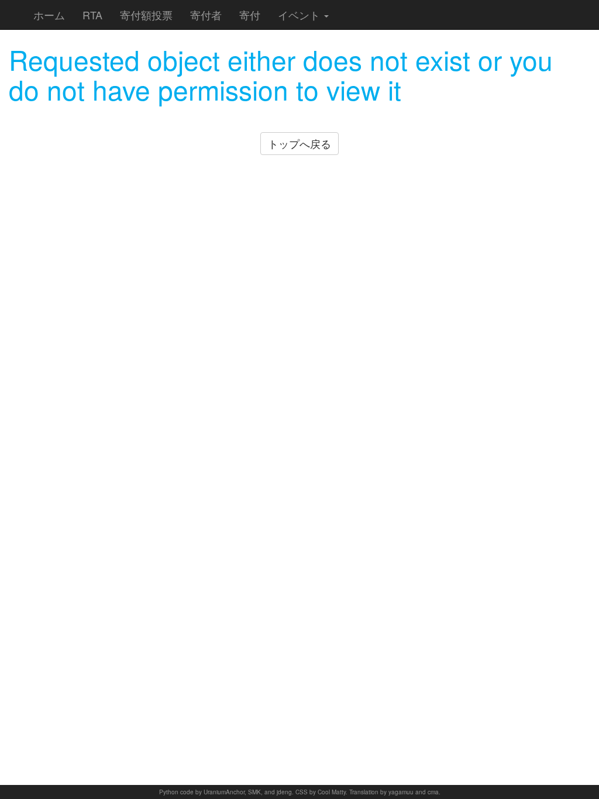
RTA (92, 14)
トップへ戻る (299, 143)
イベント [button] (300, 14)
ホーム (49, 14)
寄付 (249, 14)
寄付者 (206, 14)
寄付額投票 (146, 14)
